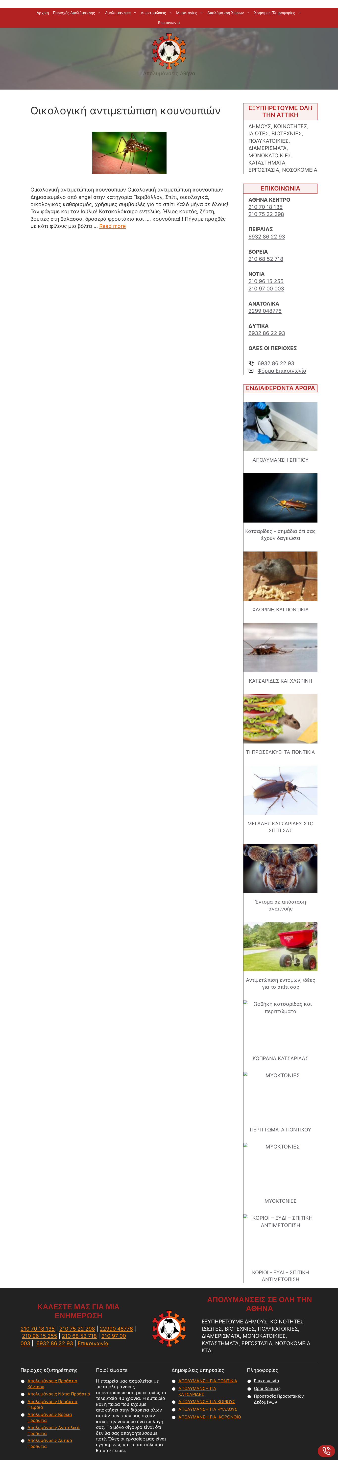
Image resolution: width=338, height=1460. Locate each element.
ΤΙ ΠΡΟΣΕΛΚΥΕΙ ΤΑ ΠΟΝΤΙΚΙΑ (280, 752)
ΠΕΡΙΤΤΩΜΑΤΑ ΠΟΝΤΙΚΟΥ (280, 1130)
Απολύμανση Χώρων (225, 12)
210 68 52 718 (265, 259)
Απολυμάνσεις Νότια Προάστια (58, 1393)
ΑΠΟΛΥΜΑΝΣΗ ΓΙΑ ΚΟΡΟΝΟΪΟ (209, 1416)
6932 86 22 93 (266, 237)
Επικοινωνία (169, 22)
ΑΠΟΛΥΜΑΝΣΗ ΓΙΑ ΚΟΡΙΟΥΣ (206, 1401)
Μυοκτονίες (186, 12)
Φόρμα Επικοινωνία (282, 371)
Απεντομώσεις (153, 12)
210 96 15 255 (266, 281)
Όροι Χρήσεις (267, 1388)
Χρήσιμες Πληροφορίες (274, 12)
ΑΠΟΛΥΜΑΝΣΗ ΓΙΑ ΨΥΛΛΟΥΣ (207, 1409)
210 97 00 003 (266, 289)
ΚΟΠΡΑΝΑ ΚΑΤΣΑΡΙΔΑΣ (281, 1058)
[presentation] (280, 426)
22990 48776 (116, 1329)
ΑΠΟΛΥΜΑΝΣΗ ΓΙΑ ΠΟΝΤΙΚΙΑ (207, 1380)
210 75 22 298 (266, 214)
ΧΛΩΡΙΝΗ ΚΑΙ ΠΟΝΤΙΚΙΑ (280, 610)
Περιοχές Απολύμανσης (74, 12)
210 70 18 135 (265, 207)
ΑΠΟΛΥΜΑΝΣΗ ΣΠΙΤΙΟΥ (281, 460)
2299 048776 (265, 311)
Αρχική (43, 12)
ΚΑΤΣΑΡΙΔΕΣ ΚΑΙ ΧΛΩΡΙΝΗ (280, 681)
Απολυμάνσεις (118, 12)
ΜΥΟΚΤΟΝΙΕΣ (281, 1201)
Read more (112, 226)
